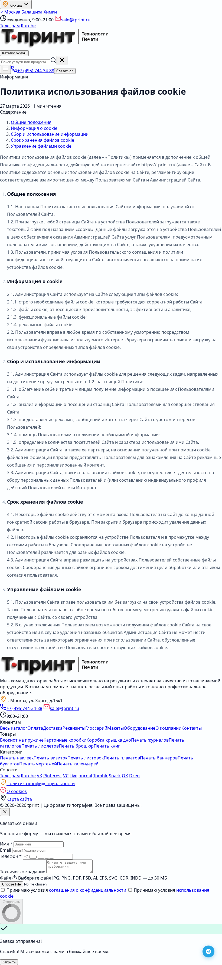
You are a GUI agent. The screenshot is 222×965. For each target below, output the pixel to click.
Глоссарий (96, 728)
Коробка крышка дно (108, 740)
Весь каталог (13, 728)
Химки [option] (50, 12)
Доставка (53, 728)
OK (125, 776)
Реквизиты (74, 728)
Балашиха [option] (32, 12)
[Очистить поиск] (62, 60)
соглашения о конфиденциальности (87, 890)
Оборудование (139, 728)
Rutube (28, 26)
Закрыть (9, 962)
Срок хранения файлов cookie (42, 140)
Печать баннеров (159, 758)
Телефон (11, 856)
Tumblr (100, 776)
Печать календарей (78, 764)
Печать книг (107, 746)
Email (5, 850)
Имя (6, 844)
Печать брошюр (76, 746)
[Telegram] (208, 951)
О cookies (16, 791)
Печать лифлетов (40, 746)
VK (39, 776)
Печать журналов (150, 740)
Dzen (134, 776)
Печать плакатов (122, 758)
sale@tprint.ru (75, 20)
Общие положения (31, 122)
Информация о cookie (34, 128)
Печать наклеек (17, 758)
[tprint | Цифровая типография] (54, 675)
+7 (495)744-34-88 (24, 708)
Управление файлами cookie (41, 146)
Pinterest (52, 776)
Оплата (35, 728)
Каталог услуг (14, 53)
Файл (5, 878)
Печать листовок (85, 758)
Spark (115, 776)
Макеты (115, 728)
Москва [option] (12, 12)
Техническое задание (22, 872)
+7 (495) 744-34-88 (35, 71)
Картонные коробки (65, 740)
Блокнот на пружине (22, 740)
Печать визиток (50, 758)
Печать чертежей (38, 764)
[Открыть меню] (5, 69)
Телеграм (10, 26)
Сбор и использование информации (50, 134)
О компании (168, 728)
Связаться (64, 71)
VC (65, 776)
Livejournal (81, 776)
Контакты (191, 728)
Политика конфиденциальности (40, 783)
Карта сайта (19, 799)
